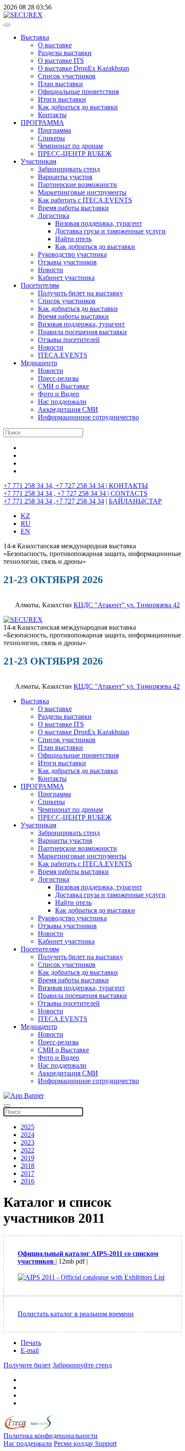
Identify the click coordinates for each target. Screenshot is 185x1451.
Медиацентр (39, 363)
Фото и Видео (58, 394)
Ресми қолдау (74, 1443)
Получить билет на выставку (80, 293)
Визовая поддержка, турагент (98, 223)
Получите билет (27, 1365)
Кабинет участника (66, 277)
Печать (31, 1342)
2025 (27, 1127)
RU (26, 523)
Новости (50, 269)
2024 (27, 1134)
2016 (27, 1181)
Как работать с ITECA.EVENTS (85, 200)
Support (106, 1443)
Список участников (67, 76)
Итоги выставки (62, 99)
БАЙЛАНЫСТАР (135, 501)
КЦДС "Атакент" (100, 605)
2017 (27, 1173)
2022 (27, 1150)
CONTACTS (129, 493)
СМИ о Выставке (63, 386)
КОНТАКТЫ (128, 485)
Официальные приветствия (78, 91)
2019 (27, 1158)
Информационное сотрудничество (88, 417)
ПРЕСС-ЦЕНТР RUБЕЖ (74, 153)
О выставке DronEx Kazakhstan (83, 68)
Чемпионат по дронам (70, 145)
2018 (27, 1165)
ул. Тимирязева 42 (153, 605)
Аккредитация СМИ (68, 409)
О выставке (55, 45)
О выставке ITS (61, 60)
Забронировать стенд (69, 169)
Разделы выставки (65, 52)
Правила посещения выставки (82, 332)
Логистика (53, 215)
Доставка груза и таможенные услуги (110, 231)
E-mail (30, 1350)
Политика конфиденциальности (50, 1435)
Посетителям (40, 285)
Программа (54, 130)
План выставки (60, 83)
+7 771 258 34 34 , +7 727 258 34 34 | (57, 493)
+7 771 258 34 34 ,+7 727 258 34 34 (53, 501)
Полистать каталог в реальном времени (76, 1313)
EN (25, 531)
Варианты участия (65, 176)
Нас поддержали (62, 401)
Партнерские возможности (77, 184)
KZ (25, 515)
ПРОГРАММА (42, 122)
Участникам (38, 161)
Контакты (52, 114)
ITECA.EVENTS (62, 355)
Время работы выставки (73, 207)
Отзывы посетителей (69, 339)
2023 (27, 1142)
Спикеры (51, 138)
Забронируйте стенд (82, 1365)
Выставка (35, 37)
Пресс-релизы (58, 378)
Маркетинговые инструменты (82, 192)
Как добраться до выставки (78, 107)
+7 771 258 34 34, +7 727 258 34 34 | (56, 485)
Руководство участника (72, 254)
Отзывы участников (67, 262)
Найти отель (73, 238)
